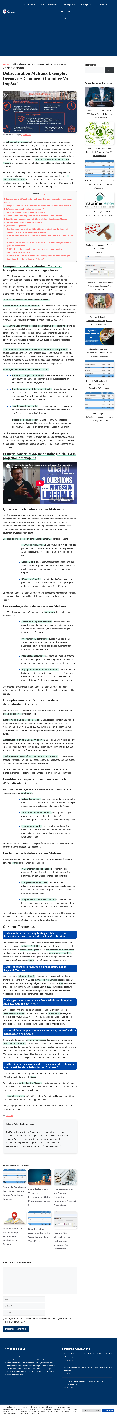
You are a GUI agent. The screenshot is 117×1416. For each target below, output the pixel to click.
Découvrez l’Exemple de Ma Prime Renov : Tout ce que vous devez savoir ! (99, 215)
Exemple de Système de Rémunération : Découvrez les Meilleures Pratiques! (99, 352)
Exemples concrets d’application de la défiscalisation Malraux (33, 216)
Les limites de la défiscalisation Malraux (23, 222)
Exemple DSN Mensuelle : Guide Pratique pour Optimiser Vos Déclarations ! (63, 1241)
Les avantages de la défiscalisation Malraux (24, 212)
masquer (43, 194)
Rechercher (90, 65)
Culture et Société (50, 5)
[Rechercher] (109, 70)
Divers (101, 5)
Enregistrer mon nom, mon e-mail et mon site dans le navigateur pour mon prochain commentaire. (39, 1320)
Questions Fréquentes (15, 226)
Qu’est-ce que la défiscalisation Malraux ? (24, 209)
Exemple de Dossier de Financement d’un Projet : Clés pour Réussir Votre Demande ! (99, 320)
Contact (67, 11)
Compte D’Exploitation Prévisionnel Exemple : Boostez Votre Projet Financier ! (99, 417)
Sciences (30, 5)
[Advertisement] (58, 40)
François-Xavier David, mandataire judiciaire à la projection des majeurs (37, 206)
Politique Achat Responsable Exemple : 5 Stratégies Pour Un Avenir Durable (99, 152)
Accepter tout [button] (108, 1410)
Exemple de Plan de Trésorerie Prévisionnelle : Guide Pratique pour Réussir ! (39, 1197)
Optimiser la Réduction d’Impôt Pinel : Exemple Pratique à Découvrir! (99, 248)
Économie (9, 1116)
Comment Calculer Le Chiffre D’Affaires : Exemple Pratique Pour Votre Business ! (99, 114)
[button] (65, 18)
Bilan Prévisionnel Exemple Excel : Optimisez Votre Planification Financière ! (99, 184)
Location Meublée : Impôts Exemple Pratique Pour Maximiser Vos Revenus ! (12, 1236)
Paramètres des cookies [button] (92, 1410)
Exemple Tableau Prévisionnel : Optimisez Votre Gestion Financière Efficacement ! (99, 384)
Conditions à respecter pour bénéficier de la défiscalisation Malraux (35, 219)
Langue (86, 5)
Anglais (70, 5)
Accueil (6, 64)
